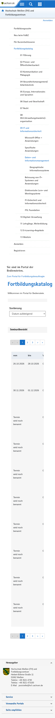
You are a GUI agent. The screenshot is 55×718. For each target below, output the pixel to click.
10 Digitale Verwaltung (31, 217)
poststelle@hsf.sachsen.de (31, 685)
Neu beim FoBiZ (21, 35)
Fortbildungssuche (22, 28)
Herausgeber (12, 663)
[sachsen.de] (8, 5)
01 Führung (25, 55)
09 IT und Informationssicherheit (30, 130)
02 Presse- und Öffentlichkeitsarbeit (29, 64)
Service (9, 697)
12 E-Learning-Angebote (32, 230)
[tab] (27, 663)
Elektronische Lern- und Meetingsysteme (36, 192)
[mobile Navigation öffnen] (21, 4)
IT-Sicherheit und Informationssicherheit (35, 202)
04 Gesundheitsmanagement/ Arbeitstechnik (34, 83)
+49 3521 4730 (25, 680)
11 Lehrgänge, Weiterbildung (33, 223)
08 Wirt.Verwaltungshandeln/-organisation (33, 118)
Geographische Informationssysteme (39, 169)
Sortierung (15, 308)
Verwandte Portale (15, 704)
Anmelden (48, 20)
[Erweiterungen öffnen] (39, 4)
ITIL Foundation (32, 210)
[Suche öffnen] (30, 4)
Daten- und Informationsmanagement (37, 159)
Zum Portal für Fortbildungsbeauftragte (26, 276)
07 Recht (24, 108)
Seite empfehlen (14, 710)
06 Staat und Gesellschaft (32, 101)
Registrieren (19, 250)
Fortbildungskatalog (23, 48)
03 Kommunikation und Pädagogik (31, 73)
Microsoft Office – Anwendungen (33, 139)
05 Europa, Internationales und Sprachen (32, 93)
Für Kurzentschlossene (24, 42)
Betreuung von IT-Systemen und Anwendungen (33, 180)
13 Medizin (25, 237)
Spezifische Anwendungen (31, 149)
